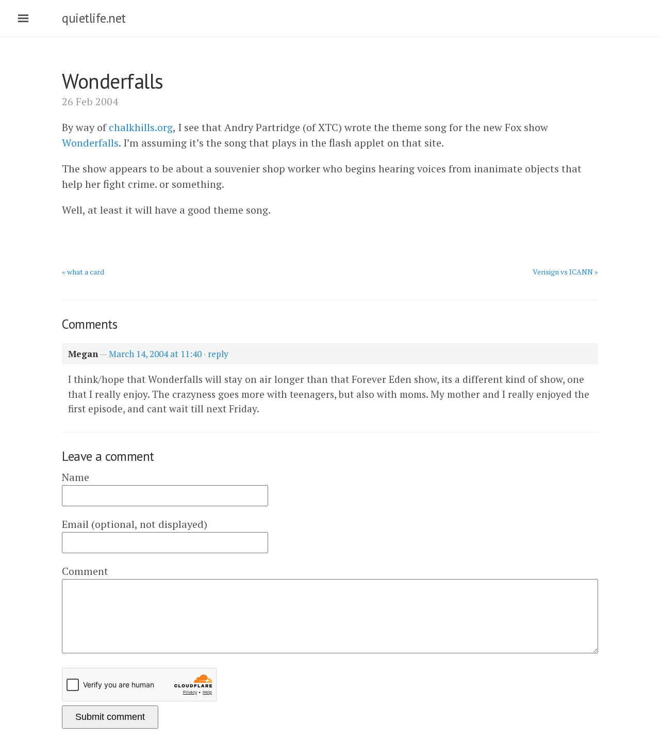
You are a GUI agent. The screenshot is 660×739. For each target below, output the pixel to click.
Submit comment (110, 717)
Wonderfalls (90, 143)
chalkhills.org (141, 127)
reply (218, 354)
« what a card (83, 272)
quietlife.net (94, 18)
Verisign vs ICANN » (565, 272)
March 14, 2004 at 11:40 (155, 354)
